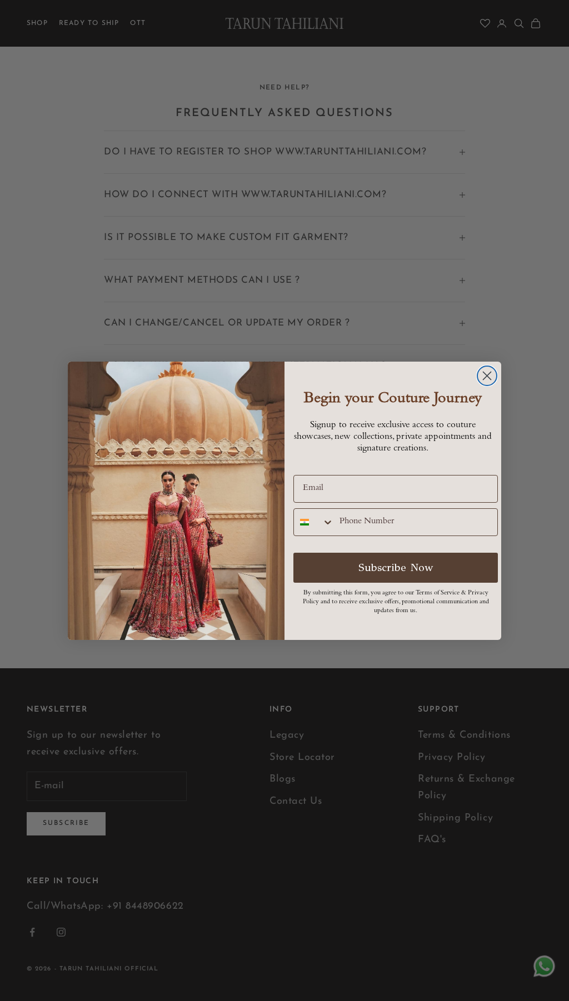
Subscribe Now (395, 567)
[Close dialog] (487, 376)
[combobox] (314, 522)
